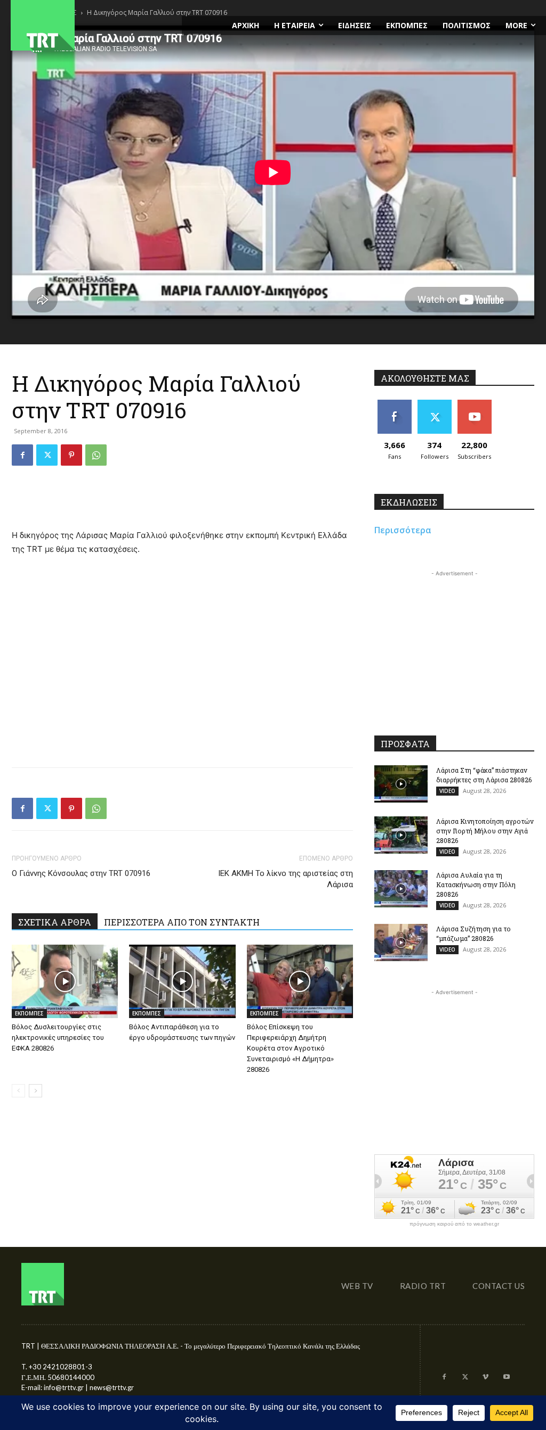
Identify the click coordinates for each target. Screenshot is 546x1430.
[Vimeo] (485, 1377)
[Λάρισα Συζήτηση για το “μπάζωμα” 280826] (401, 942)
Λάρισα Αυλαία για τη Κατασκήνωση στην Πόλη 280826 (476, 884)
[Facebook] (22, 455)
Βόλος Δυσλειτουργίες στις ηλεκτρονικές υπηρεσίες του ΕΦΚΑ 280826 (58, 1037)
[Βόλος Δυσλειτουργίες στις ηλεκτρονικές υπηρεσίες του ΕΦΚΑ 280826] (65, 981)
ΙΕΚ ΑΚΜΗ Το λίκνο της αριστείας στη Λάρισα (285, 879)
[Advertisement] (182, 501)
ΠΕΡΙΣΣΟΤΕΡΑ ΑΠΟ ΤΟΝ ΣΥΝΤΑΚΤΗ (182, 922)
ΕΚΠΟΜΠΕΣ (29, 1013)
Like (394, 404)
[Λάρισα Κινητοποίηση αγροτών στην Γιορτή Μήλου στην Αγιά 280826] (401, 835)
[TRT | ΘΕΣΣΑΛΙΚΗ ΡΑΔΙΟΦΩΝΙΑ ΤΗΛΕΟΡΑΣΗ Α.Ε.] (91, 25)
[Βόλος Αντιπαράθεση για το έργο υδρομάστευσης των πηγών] (182, 981)
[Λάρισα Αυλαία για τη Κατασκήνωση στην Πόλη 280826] (401, 888)
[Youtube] (506, 1377)
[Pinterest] (71, 455)
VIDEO (447, 791)
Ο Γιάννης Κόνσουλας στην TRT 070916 (81, 873)
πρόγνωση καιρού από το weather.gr (454, 1224)
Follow (434, 404)
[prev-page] (18, 1090)
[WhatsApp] (96, 455)
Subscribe (474, 404)
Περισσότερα (402, 530)
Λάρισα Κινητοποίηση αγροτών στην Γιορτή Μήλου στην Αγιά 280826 (485, 831)
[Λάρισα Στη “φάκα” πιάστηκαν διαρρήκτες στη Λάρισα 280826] (401, 784)
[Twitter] (47, 455)
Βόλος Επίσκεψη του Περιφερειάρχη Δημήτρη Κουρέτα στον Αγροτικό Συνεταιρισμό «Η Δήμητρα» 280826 (290, 1048)
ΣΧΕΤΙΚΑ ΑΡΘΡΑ (54, 922)
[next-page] (35, 1090)
